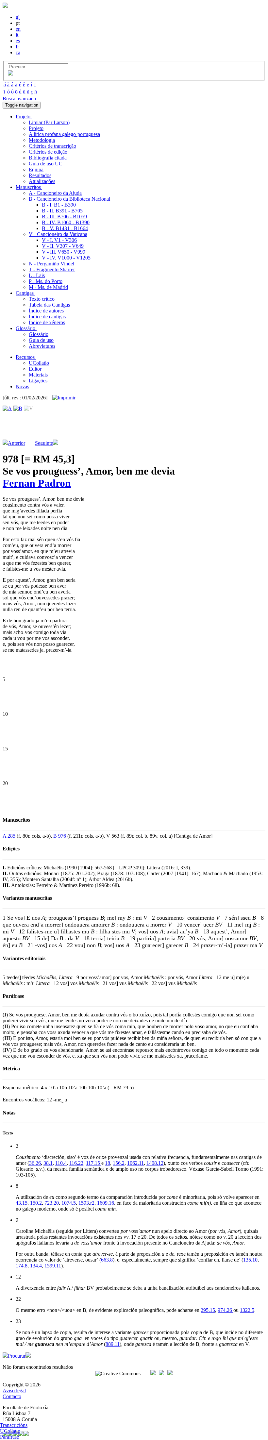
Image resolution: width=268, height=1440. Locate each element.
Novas (22, 386)
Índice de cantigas (47, 316)
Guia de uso (41, 340)
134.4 (36, 1265)
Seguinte (44, 443)
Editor (35, 369)
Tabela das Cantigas (49, 305)
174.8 (21, 1265)
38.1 (48, 1163)
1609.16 (105, 1203)
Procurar (16, 1356)
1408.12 (154, 1163)
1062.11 (135, 1163)
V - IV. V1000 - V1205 (66, 257)
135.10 (250, 1260)
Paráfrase (9, 1437)
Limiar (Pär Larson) (49, 122)
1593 (83, 1203)
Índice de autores (46, 310)
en (18, 29)
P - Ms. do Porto (45, 281)
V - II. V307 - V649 (63, 246)
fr (17, 46)
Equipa (36, 169)
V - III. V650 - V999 (63, 252)
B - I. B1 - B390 (59, 205)
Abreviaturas (42, 346)
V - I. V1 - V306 (59, 240)
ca (18, 52)
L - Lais (37, 275)
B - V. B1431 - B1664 (65, 228)
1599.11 (52, 1265)
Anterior (16, 443)
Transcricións (13, 1425)
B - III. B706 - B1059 (64, 216)
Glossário (38, 334)
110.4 (61, 1163)
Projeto (36, 128)
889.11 (113, 1344)
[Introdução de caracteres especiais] (10, 73)
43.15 (21, 1203)
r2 (92, 1203)
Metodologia (42, 140)
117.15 (93, 1163)
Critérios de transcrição (52, 146)
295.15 (208, 1310)
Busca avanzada (19, 98)
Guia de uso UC (45, 163)
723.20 (51, 1203)
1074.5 (68, 1203)
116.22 (76, 1163)
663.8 (107, 1260)
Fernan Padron (37, 483)
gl (18, 17)
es (18, 40)
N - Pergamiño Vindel (51, 263)
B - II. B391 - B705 (62, 210)
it (17, 35)
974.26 (225, 1310)
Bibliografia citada (48, 157)
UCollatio (39, 363)
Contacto (12, 1396)
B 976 (59, 836)
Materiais (38, 374)
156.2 (119, 1163)
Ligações (38, 380)
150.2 (36, 1203)
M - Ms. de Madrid (48, 287)
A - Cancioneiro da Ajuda (55, 193)
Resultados (40, 175)
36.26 (35, 1163)
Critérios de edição (48, 152)
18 (107, 1163)
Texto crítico (42, 299)
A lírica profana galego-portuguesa (64, 134)
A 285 (9, 836)
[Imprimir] (63, 398)
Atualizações (42, 181)
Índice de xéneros (47, 322)
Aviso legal (14, 1390)
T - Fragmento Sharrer (52, 269)
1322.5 (247, 1310)
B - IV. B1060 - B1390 (66, 222)
